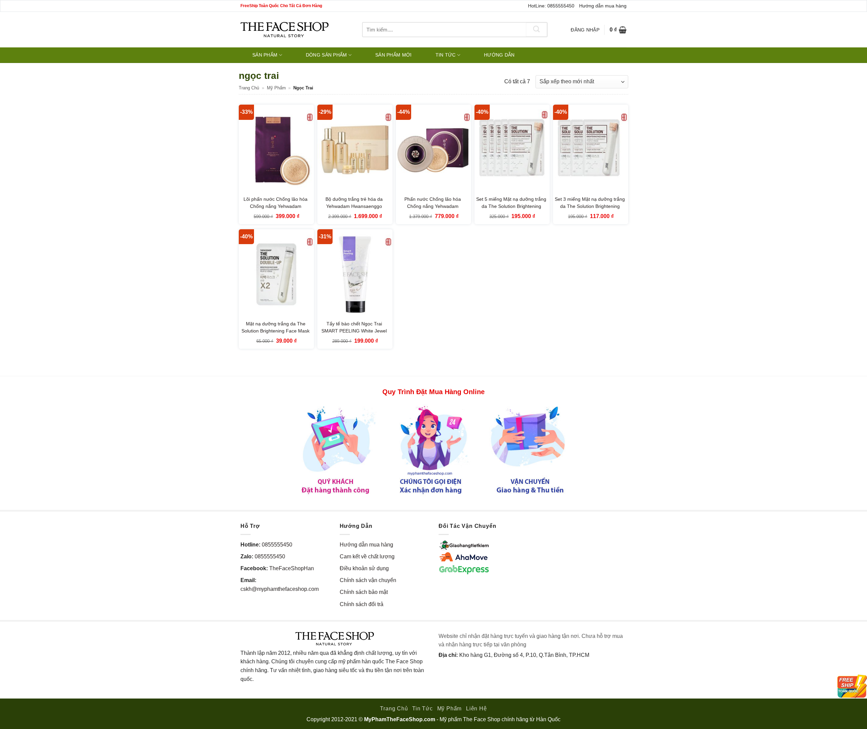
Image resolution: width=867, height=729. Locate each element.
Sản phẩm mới (393, 55)
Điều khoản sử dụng (364, 568)
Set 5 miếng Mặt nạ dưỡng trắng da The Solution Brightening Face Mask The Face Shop (511, 206)
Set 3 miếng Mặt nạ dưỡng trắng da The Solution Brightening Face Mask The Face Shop (590, 206)
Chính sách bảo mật (364, 592)
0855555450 (277, 545)
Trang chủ (249, 87)
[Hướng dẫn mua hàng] (433, 449)
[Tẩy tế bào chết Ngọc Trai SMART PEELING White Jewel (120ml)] (355, 274)
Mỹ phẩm (276, 87)
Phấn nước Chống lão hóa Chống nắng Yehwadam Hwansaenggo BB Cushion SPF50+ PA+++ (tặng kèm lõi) (432, 210)
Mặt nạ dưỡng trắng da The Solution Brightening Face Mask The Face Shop (275, 331)
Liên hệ (476, 708)
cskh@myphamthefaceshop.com (279, 589)
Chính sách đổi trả (361, 604)
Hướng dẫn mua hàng (603, 5)
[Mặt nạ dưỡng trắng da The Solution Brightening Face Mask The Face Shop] (276, 274)
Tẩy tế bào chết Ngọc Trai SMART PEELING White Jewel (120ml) (354, 331)
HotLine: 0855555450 (551, 5)
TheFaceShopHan (291, 568)
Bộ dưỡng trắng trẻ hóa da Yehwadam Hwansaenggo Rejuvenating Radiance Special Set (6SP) (354, 210)
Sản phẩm (264, 55)
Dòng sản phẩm (326, 55)
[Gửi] (536, 30)
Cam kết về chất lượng (367, 556)
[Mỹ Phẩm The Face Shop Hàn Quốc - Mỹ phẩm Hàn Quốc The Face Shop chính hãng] (284, 29)
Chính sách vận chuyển (368, 580)
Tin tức (446, 55)
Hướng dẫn (499, 55)
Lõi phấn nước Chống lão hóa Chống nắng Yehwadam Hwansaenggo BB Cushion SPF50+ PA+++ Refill (276, 210)
